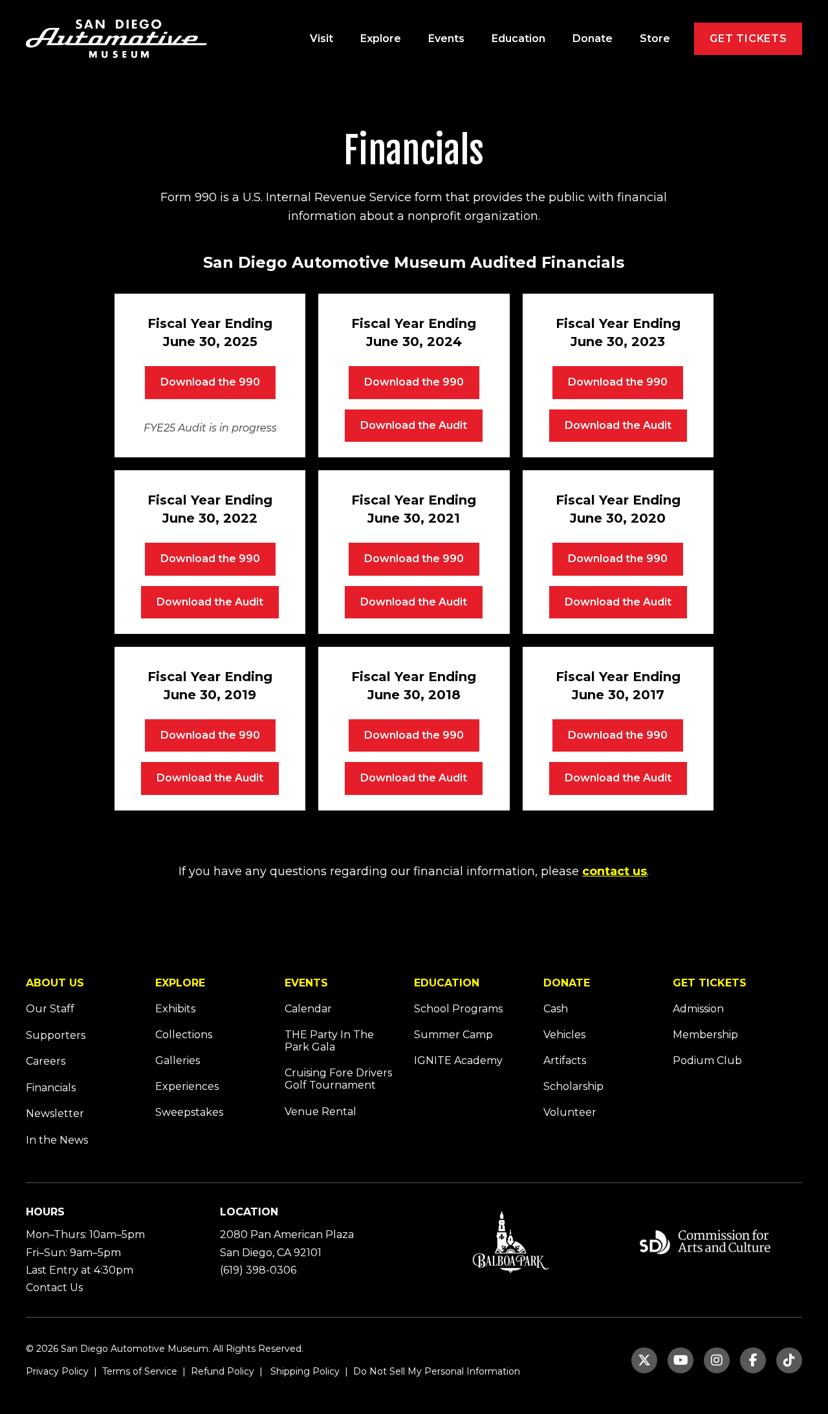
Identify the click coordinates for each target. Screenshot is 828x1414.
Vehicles (564, 1034)
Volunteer (569, 1112)
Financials (51, 1088)
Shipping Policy (304, 1371)
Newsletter (55, 1113)
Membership (705, 1034)
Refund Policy (221, 1371)
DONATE (566, 983)
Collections (183, 1034)
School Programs (458, 1009)
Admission (698, 1009)
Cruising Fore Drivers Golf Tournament (338, 1079)
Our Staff (50, 1009)
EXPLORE (180, 983)
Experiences (187, 1086)
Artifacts (564, 1060)
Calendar (308, 1009)
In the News (57, 1140)
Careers (45, 1061)
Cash (555, 1009)
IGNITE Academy (458, 1060)
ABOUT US (55, 983)
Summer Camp (453, 1034)
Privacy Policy (57, 1371)
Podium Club (707, 1060)
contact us (614, 871)
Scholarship (573, 1086)
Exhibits (175, 1009)
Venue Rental (320, 1111)
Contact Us (54, 1287)
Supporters (55, 1035)
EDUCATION (446, 983)
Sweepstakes (189, 1112)
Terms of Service (138, 1371)
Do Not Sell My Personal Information (436, 1371)
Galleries (177, 1060)
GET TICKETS (709, 983)
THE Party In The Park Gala (329, 1040)
